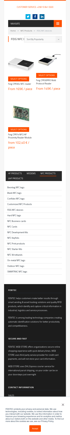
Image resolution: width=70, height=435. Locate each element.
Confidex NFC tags (16, 198)
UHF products (15, 178)
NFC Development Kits (17, 232)
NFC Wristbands (14, 254)
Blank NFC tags (14, 193)
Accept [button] (35, 428)
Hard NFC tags (14, 215)
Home (13, 30)
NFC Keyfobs (13, 237)
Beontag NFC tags (15, 187)
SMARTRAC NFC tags (17, 271)
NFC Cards (12, 226)
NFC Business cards (16, 221)
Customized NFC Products (19, 204)
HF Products (15, 173)
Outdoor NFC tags (15, 266)
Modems (31, 173)
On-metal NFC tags (16, 260)
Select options (18, 78)
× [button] (63, 404)
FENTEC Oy (13, 3)
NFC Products (26, 30)
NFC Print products (16, 243)
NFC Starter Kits (14, 249)
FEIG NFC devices (15, 209)
